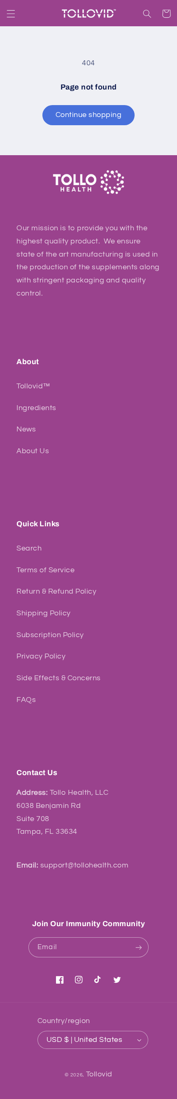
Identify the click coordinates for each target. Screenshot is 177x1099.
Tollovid (99, 1074)
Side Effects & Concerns (58, 678)
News (26, 429)
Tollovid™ (33, 386)
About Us (32, 451)
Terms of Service (45, 570)
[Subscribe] (138, 947)
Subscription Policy (50, 635)
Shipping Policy (43, 613)
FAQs (26, 700)
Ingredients (36, 408)
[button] (10, 13)
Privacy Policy (40, 656)
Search (29, 548)
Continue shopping (89, 115)
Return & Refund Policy (56, 591)
